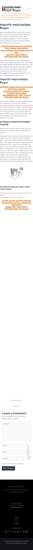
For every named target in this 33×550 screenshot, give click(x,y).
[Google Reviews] (21, 532)
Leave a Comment (7, 14)
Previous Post (16, 400)
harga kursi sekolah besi (17, 17)
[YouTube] (18, 532)
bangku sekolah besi (19, 14)
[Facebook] (6, 532)
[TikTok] (15, 532)
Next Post (16, 406)
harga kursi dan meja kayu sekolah (15, 14)
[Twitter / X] (9, 532)
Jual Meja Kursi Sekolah (12, 7)
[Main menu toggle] (29, 8)
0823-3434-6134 (16, 507)
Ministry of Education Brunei (14, 197)
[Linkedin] (24, 532)
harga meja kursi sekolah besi (15, 18)
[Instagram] (12, 532)
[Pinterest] (27, 532)
